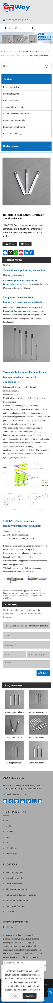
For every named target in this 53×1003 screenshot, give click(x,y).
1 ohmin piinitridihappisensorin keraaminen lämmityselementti (15, 737)
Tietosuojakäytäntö (31, 989)
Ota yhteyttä (11, 854)
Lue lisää (10, 911)
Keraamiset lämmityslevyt (14, 127)
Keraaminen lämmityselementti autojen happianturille (39, 737)
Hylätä (14, 996)
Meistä (9, 826)
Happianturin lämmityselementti (32, 52)
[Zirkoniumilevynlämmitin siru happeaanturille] (15, 699)
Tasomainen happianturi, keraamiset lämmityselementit (24, 55)
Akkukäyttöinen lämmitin (13, 107)
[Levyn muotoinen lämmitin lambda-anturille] (38, 699)
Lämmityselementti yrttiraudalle (39, 763)
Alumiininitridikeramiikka (14, 120)
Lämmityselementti (11, 100)
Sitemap (45, 984)
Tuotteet (12, 52)
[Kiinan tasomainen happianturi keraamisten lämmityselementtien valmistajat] (16, 7)
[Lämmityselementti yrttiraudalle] (38, 750)
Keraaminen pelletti (11, 87)
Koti (3, 52)
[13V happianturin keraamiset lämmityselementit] (15, 750)
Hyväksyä (29, 996)
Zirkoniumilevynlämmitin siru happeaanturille (15, 712)
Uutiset (9, 837)
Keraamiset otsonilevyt (12, 133)
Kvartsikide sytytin (11, 94)
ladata (8, 842)
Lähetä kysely (10, 244)
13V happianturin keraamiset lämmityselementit (15, 763)
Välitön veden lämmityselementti (17, 114)
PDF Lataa (25, 244)
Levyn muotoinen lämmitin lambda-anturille (39, 712)
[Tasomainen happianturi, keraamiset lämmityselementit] (26, 182)
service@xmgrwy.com (17, 19)
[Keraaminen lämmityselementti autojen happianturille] (38, 724)
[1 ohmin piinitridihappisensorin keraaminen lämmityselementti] (15, 724)
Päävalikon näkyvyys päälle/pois (47, 28)
